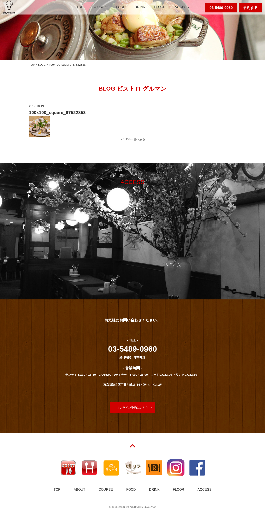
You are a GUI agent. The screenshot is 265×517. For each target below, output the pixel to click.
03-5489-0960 (221, 8)
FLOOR (160, 7)
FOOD (120, 7)
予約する (250, 8)
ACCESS (182, 7)
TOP (79, 7)
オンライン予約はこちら (132, 407)
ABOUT (79, 489)
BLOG (42, 65)
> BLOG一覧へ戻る (132, 139)
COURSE (99, 7)
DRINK (140, 7)
